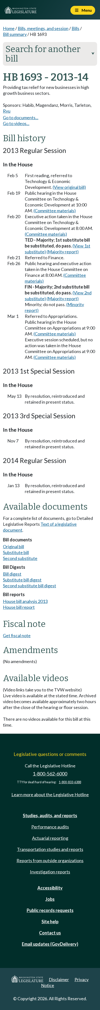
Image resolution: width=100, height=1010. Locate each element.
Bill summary (15, 34)
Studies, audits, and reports (50, 815)
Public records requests (50, 910)
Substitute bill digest (22, 579)
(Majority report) (63, 251)
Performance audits (50, 826)
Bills (75, 28)
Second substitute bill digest (29, 585)
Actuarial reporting (50, 838)
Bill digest (12, 574)
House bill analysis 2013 (25, 601)
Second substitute (20, 558)
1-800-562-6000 (50, 773)
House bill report (19, 607)
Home (9, 28)
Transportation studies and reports (50, 849)
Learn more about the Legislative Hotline (50, 794)
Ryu (6, 111)
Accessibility (50, 888)
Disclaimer (59, 979)
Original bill (13, 546)
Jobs (50, 899)
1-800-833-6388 (70, 782)
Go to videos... (16, 123)
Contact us (50, 932)
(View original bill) (69, 187)
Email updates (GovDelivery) (50, 944)
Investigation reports (50, 871)
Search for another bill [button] (50, 54)
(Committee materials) (54, 210)
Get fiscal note (17, 635)
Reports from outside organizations (50, 860)
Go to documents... (20, 117)
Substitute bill (16, 552)
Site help (50, 921)
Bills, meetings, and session (43, 28)
